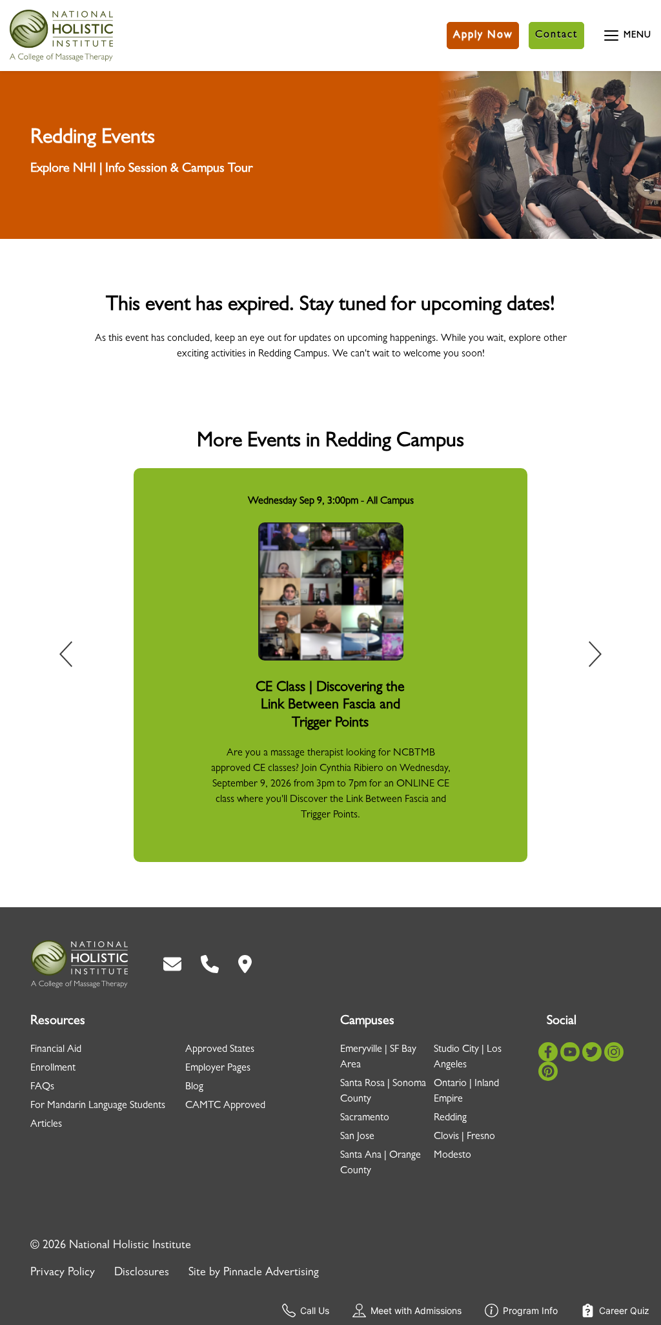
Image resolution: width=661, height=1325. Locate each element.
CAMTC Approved (225, 1106)
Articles (46, 1125)
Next (586, 656)
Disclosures (141, 1273)
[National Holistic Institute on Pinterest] (548, 1071)
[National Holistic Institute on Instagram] (614, 1051)
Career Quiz (624, 1310)
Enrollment (53, 1068)
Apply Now (483, 35)
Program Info (530, 1310)
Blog (194, 1087)
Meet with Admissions (416, 1310)
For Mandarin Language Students (97, 1106)
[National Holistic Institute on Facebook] (548, 1051)
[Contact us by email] (172, 964)
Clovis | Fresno (464, 1137)
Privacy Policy (62, 1273)
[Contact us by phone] (210, 964)
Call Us (314, 1310)
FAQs (42, 1087)
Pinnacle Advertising (271, 1273)
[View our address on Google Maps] (245, 964)
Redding (450, 1118)
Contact (556, 35)
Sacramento (364, 1118)
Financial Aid (55, 1050)
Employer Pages (217, 1068)
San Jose (357, 1137)
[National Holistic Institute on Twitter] (592, 1051)
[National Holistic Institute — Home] (61, 35)
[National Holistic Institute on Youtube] (570, 1051)
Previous (74, 656)
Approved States (219, 1050)
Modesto (452, 1156)
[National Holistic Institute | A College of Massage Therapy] (79, 964)
